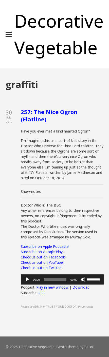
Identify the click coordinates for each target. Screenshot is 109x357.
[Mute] (82, 279)
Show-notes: (31, 191)
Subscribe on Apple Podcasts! (45, 246)
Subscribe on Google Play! (42, 251)
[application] (62, 279)
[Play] (27, 279)
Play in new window (52, 287)
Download (80, 287)
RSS (41, 292)
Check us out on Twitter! (41, 267)
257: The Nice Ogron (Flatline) (49, 115)
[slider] (94, 279)
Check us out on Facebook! (43, 257)
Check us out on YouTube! (42, 262)
